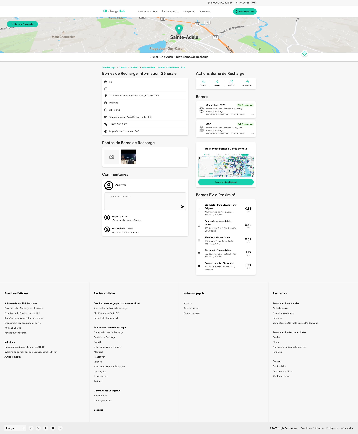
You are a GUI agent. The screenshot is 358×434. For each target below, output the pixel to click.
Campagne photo (102, 400)
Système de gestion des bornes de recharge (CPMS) (30, 352)
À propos (187, 303)
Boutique (98, 410)
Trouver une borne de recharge (110, 327)
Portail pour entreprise (15, 332)
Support (277, 361)
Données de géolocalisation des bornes (23, 318)
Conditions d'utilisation (312, 428)
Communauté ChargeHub (107, 390)
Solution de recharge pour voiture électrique (117, 303)
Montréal (98, 352)
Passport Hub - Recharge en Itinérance (23, 308)
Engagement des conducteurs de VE (22, 323)
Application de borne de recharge (110, 308)
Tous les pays (108, 67)
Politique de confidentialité (340, 428)
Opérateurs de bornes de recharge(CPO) (24, 347)
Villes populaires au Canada (107, 347)
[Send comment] (182, 206)
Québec (134, 67)
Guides (276, 337)
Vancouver (99, 356)
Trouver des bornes (222, 3)
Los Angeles (100, 371)
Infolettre (277, 318)
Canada (122, 67)
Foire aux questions (282, 371)
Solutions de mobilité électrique (20, 303)
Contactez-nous (191, 313)
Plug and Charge (12, 327)
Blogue (276, 342)
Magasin (244, 3)
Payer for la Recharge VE (106, 318)
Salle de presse (190, 308)
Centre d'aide (279, 366)
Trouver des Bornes (226, 182)
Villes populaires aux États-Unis (109, 366)
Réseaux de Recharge (105, 337)
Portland (98, 381)
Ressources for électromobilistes (289, 332)
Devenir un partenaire (283, 313)
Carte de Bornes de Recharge (108, 332)
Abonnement (100, 395)
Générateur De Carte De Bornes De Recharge (295, 323)
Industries (9, 342)
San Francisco (101, 376)
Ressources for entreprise (286, 303)
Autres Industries (12, 356)
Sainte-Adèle (148, 67)
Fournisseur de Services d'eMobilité (22, 313)
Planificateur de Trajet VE (106, 313)
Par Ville (98, 342)
